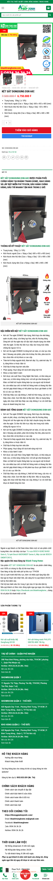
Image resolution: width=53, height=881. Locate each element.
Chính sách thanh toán (14, 801)
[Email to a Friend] (17, 157)
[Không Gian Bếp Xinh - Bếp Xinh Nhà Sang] (26, 8)
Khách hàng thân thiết (14, 761)
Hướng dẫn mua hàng (13, 757)
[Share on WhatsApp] (4, 157)
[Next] (47, 47)
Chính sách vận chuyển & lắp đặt (18, 789)
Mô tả (4, 172)
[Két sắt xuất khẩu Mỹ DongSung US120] (13, 623)
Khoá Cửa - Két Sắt (19, 88)
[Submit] (50, 15)
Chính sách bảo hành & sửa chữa (18, 793)
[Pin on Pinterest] (22, 157)
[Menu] (2, 8)
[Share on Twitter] (13, 157)
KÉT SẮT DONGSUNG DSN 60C (15, 178)
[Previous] (6, 47)
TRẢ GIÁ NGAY (26, 136)
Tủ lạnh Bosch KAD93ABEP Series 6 (21, 554)
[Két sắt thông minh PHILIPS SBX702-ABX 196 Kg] (40, 623)
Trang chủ (6, 88)
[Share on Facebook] (9, 157)
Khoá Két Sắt (34, 88)
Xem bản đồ (6, 672)
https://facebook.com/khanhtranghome (31, 590)
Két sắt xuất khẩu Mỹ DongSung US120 (9, 640)
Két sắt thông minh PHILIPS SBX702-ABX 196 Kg (39, 640)
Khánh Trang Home (34, 560)
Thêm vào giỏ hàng (26, 130)
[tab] (27, 172)
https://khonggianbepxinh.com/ (19, 815)
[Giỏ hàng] (48, 8)
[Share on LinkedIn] (26, 157)
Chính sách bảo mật (13, 805)
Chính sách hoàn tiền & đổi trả (17, 797)
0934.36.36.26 (6, 590)
